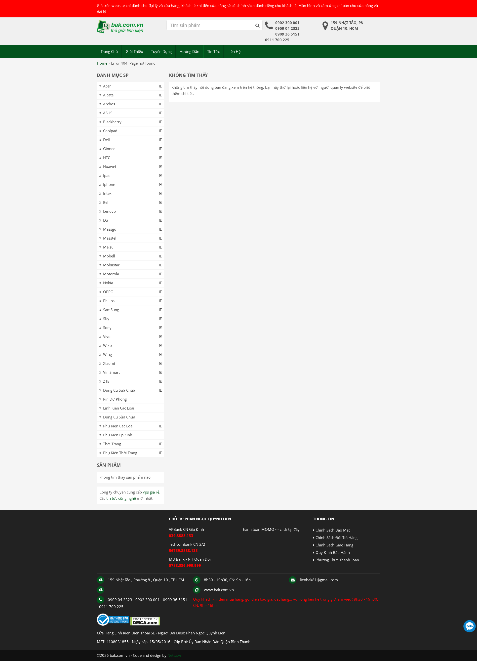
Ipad (107, 175)
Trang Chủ (109, 51)
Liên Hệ (234, 51)
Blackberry (112, 121)
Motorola (111, 273)
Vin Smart (111, 372)
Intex (107, 193)
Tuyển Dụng (161, 51)
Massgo (109, 229)
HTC (106, 157)
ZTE (106, 381)
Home (102, 63)
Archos (109, 103)
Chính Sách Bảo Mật (333, 530)
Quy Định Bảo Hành (333, 552)
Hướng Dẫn (189, 51)
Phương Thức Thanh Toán (337, 559)
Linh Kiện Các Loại (118, 408)
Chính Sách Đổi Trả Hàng (337, 537)
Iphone (109, 184)
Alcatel (109, 94)
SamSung (111, 309)
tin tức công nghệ (121, 498)
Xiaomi (109, 363)
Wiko (107, 345)
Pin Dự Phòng (115, 399)
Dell (106, 139)
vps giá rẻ (151, 492)
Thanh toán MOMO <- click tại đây (270, 529)
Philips (109, 300)
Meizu (108, 247)
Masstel (109, 238)
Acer (107, 85)
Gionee (109, 148)
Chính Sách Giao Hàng (334, 544)
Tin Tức (213, 51)
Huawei (109, 166)
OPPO (108, 291)
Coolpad (110, 130)
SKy (106, 318)
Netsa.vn (174, 655)
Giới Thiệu (134, 51)
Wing (107, 354)
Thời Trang (112, 443)
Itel (105, 202)
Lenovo (109, 211)
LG (105, 220)
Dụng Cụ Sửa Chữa (119, 390)
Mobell (109, 255)
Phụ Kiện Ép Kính (117, 434)
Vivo (107, 336)
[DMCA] (145, 624)
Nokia (108, 282)
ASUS (107, 112)
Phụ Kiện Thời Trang (120, 452)
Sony (107, 327)
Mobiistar (111, 264)
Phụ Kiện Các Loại (118, 425)
